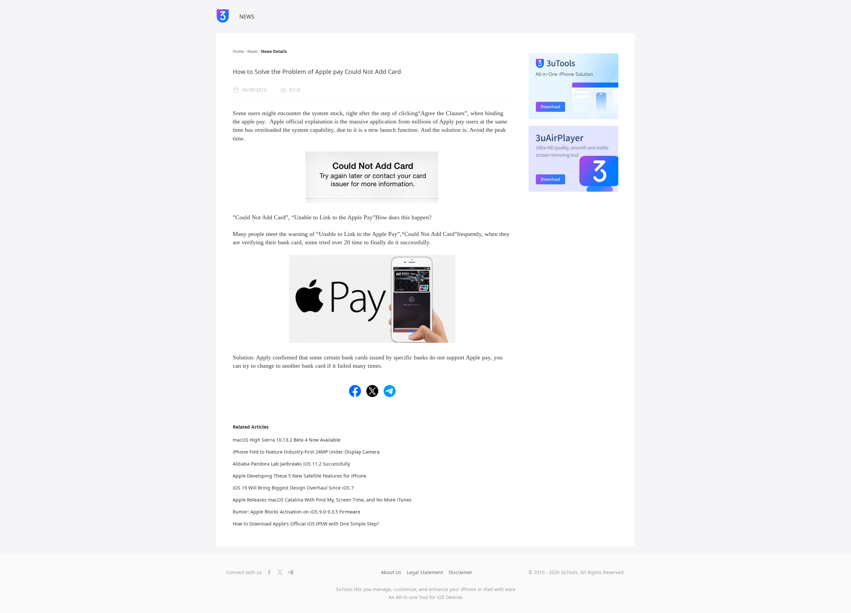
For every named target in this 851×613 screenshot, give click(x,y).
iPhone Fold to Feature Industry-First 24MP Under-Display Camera (306, 452)
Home (238, 51)
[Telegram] (288, 572)
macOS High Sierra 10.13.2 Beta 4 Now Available (286, 440)
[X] (278, 572)
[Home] (222, 16)
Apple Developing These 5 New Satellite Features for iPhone (299, 476)
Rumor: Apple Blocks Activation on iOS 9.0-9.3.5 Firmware (296, 512)
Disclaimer (460, 572)
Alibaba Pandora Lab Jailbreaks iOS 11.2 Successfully (291, 464)
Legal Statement (425, 572)
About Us (391, 572)
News (252, 51)
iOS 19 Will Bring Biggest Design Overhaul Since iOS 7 (293, 488)
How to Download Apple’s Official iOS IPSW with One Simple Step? (306, 523)
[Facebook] (267, 572)
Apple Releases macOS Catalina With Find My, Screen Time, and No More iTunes (322, 500)
